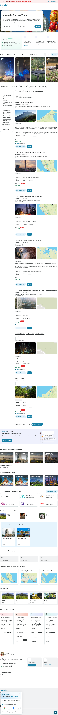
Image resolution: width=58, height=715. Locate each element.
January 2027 (34, 637)
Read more (26, 45)
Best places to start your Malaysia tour (7, 110)
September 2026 (19, 632)
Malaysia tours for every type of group (7, 116)
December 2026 (33, 633)
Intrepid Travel (25, 407)
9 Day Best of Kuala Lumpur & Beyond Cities (40, 47)
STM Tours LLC (26, 180)
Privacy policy (18, 711)
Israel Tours (2, 680)
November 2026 (18, 641)
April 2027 (48, 636)
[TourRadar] (4, 5)
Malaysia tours (8, 7)
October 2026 (19, 636)
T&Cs (14, 711)
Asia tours (3, 7)
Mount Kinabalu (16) (4, 467)
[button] (36, 143)
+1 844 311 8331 (47, 664)
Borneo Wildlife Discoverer (27, 47)
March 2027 (48, 632)
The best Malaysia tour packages (7, 96)
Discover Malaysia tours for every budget (7, 113)
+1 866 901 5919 (53, 1)
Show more (3, 628)
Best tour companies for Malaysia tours (7, 106)
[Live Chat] (55, 712)
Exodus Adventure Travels (27, 136)
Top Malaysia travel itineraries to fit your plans (7, 120)
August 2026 (3, 632)
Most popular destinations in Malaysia (6, 99)
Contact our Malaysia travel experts (6, 128)
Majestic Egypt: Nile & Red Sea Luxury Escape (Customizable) (12, 682)
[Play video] (7, 69)
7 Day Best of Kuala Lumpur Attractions (51, 47)
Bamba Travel (25, 274)
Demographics (6, 122)
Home (1, 7)
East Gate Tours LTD (26, 318)
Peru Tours (2, 674)
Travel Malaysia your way (7, 103)
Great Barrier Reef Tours (5, 678)
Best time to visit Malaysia (6, 125)
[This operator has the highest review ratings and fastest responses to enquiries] (35, 136)
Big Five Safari (3, 676)
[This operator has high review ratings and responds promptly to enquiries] (29, 274)
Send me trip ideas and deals (10, 704)
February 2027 (34, 641)
